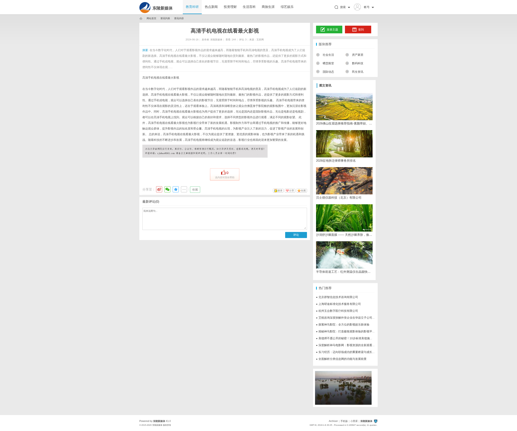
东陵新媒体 (162, 8)
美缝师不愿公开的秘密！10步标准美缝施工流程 (347, 338)
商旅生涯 (268, 6)
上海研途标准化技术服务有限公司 (338, 304)
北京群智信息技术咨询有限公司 (337, 297)
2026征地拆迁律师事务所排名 (336, 160)
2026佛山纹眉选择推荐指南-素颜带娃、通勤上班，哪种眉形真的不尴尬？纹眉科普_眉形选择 (344, 123)
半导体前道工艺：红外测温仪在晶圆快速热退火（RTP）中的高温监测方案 (344, 271)
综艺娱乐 (287, 6)
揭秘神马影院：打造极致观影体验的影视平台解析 (348, 331)
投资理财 (230, 6)
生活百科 (249, 6)
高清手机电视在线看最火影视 (160, 77)
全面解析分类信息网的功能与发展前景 (341, 358)
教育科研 (192, 6)
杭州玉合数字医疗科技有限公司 (337, 310)
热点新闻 (211, 6)
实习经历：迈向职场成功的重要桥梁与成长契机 (347, 352)
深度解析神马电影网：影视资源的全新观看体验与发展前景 (354, 345)
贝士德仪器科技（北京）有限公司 (338, 197)
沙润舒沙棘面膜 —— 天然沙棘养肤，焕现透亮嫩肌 (344, 234)
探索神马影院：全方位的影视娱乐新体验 (342, 324)
